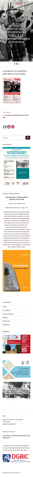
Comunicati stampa (8, 314)
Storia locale (6, 321)
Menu (17, 64)
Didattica (5, 317)
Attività (5, 306)
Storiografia (6, 324)
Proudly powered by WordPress (11, 472)
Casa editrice (6, 310)
